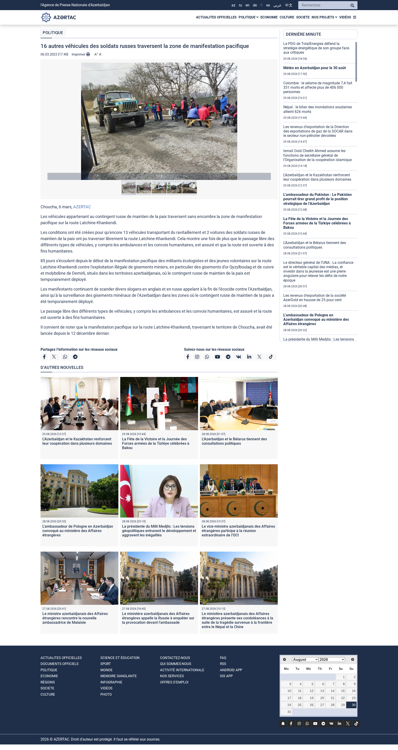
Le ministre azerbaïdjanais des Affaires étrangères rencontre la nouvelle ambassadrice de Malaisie (75, 618)
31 (289, 712)
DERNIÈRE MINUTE (303, 34)
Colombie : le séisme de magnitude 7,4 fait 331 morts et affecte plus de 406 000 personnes (317, 87)
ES (268, 5)
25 (299, 705)
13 (322, 691)
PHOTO (106, 694)
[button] (159, 121)
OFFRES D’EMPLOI (174, 682)
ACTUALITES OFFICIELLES (216, 17)
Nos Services (172, 676)
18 (299, 698)
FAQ (223, 658)
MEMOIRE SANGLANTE (118, 676)
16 (354, 691)
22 (343, 698)
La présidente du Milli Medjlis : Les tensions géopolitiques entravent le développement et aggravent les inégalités (159, 530)
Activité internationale (182, 670)
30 (354, 705)
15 (343, 691)
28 (332, 705)
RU (240, 5)
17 (289, 698)
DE (255, 5)
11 (299, 691)
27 (322, 705)
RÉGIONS (48, 682)
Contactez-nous (175, 658)
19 (311, 698)
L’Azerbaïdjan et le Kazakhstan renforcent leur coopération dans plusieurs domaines (77, 441)
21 (332, 698)
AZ (233, 5)
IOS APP (226, 676)
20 (322, 698)
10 (289, 691)
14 (332, 691)
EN (247, 5)
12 (311, 691)
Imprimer (79, 54)
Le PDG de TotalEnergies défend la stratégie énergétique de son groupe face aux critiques (316, 48)
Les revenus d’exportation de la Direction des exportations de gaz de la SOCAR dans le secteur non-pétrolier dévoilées (317, 131)
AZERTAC (82, 206)
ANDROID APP (231, 670)
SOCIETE (303, 17)
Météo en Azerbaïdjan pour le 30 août (314, 68)
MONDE (106, 670)
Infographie (111, 682)
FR (261, 5)
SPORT (105, 664)
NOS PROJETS (323, 17)
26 (311, 705)
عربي (277, 5)
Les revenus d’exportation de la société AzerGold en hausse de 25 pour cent (314, 297)
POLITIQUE (247, 17)
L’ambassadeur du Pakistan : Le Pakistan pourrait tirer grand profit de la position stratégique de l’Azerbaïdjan (317, 199)
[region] (320, 191)
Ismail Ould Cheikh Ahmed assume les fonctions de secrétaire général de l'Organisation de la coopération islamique (317, 155)
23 (354, 698)
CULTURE (287, 17)
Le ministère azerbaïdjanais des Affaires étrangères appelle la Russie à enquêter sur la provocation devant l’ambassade (158, 618)
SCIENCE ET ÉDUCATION (120, 658)
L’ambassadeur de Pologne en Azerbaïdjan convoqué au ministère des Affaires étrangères (77, 530)
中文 (289, 5)
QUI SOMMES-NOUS (175, 664)
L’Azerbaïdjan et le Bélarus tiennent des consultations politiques (234, 441)
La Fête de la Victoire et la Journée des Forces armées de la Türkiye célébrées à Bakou (155, 443)
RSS (223, 664)
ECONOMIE (269, 17)
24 (289, 705)
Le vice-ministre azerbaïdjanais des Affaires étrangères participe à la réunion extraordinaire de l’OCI (238, 530)
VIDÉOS (345, 17)
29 (343, 705)
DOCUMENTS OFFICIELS (60, 664)
